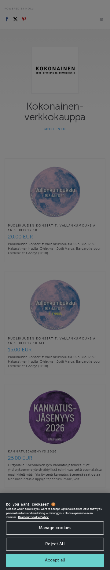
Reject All (54, 544)
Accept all (55, 560)
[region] (55, 531)
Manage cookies (55, 527)
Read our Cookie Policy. (33, 517)
